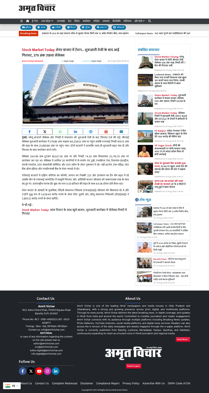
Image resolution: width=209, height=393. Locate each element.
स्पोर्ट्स (96, 21)
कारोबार (86, 21)
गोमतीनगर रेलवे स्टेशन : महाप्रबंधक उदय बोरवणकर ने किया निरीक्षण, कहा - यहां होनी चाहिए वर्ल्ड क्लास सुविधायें (170, 276)
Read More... (183, 339)
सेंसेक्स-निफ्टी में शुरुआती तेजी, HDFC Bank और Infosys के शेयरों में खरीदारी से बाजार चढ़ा (171, 117)
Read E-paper (133, 366)
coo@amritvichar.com (46, 346)
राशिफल (127, 21)
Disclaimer (86, 383)
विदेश (77, 21)
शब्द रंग (103, 27)
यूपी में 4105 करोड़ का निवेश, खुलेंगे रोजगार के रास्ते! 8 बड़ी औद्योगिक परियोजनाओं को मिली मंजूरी (170, 247)
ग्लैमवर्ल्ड (120, 27)
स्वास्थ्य (106, 21)
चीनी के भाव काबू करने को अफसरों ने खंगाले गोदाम (169, 261)
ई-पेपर (35, 21)
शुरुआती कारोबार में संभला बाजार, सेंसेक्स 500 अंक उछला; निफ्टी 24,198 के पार (170, 99)
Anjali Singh (69, 61)
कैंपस (72, 27)
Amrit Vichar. (122, 390)
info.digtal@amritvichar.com (46, 353)
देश (69, 21)
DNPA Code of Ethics (181, 383)
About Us (26, 383)
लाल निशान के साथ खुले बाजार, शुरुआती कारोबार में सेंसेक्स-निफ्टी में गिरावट (74, 211)
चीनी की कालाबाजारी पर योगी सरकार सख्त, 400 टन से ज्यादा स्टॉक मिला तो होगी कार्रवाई (170, 150)
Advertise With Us (153, 383)
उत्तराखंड (61, 21)
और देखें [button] (138, 21)
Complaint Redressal (64, 383)
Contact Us (42, 383)
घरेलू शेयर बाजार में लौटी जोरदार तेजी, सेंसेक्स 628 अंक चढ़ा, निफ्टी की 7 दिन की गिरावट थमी (170, 61)
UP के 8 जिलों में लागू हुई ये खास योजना (170, 184)
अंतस (42, 27)
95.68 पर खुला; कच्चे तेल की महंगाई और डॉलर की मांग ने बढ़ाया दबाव (171, 167)
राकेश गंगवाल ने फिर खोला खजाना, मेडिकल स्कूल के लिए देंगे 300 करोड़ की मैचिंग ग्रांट (171, 134)
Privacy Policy (131, 383)
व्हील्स (28, 27)
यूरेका (87, 27)
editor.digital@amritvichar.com (46, 350)
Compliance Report (107, 383)
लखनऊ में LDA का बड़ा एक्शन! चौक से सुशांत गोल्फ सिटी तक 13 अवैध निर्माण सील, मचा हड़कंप (74, 33)
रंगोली (58, 27)
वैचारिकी (116, 21)
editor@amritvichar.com (46, 343)
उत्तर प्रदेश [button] (46, 21)
